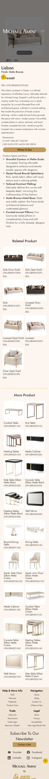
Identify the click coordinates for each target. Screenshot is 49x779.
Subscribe (24, 744)
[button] (43, 31)
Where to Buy (24, 150)
